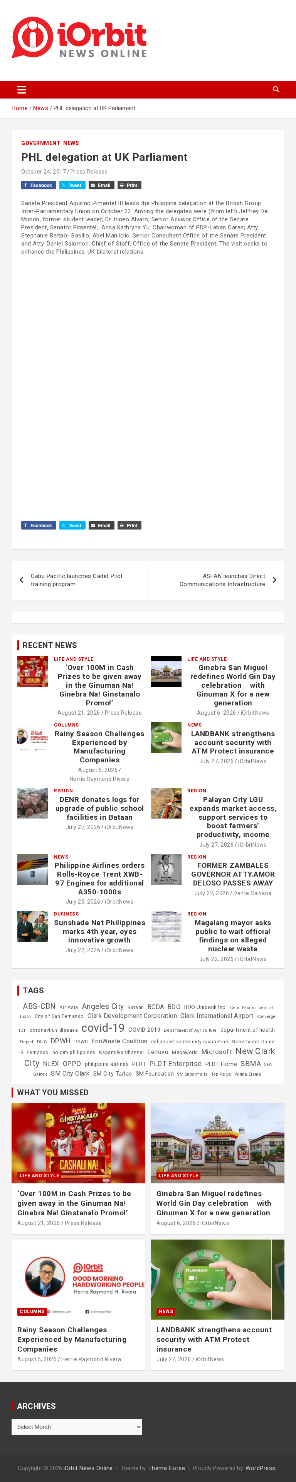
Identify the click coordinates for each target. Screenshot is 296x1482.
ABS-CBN (39, 1006)
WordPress (261, 1468)
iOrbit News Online (88, 1468)
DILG (42, 1041)
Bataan (136, 1007)
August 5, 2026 (98, 770)
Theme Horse (166, 1468)
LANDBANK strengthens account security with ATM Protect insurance (233, 742)
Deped (27, 1041)
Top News (221, 1074)
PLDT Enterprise (176, 1063)
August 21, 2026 (78, 713)
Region (63, 791)
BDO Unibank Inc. (205, 1007)
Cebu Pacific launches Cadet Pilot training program (77, 580)
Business (66, 914)
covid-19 (103, 1027)
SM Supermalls (192, 1074)
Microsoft (217, 1052)
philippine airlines (107, 1064)
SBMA (250, 1063)
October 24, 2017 (43, 172)
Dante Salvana (253, 893)
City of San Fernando (59, 1016)
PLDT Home (221, 1064)
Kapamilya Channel (121, 1052)
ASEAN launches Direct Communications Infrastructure (223, 580)
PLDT (139, 1064)
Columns (66, 725)
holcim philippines (74, 1052)
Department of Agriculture (190, 1030)
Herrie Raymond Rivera (100, 779)
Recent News (50, 645)
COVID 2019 (144, 1029)
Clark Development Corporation (132, 1015)
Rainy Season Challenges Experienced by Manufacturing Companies (100, 746)
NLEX (51, 1064)
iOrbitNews (255, 713)
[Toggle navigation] (22, 90)
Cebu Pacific (243, 1007)
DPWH (61, 1041)
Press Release (89, 172)
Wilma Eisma (248, 1074)
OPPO (72, 1063)
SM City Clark (70, 1073)
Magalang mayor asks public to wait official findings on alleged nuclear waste (233, 935)
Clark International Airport (217, 1015)
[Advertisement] (148, 332)
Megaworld (185, 1052)
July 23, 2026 (83, 902)
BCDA (156, 1007)
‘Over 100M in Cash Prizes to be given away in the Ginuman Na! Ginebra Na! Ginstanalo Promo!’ (100, 685)
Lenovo (157, 1052)
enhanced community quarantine (190, 1041)
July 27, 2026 (216, 761)
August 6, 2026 (216, 713)
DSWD (81, 1041)
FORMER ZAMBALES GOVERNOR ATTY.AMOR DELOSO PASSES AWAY (233, 874)
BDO (174, 1007)
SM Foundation (155, 1074)
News (71, 143)
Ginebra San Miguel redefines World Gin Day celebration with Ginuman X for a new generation (233, 685)
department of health (247, 1030)
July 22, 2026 (212, 893)
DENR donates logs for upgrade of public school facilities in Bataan (100, 808)
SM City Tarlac (112, 1073)
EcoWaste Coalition (120, 1041)
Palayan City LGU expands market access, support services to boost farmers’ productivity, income (233, 817)
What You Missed (53, 1092)
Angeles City (103, 1006)
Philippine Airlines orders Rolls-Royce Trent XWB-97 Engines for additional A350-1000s (100, 878)
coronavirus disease (54, 1030)
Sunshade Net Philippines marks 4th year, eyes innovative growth (99, 931)
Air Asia (68, 1007)
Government (41, 143)
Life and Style (73, 659)
